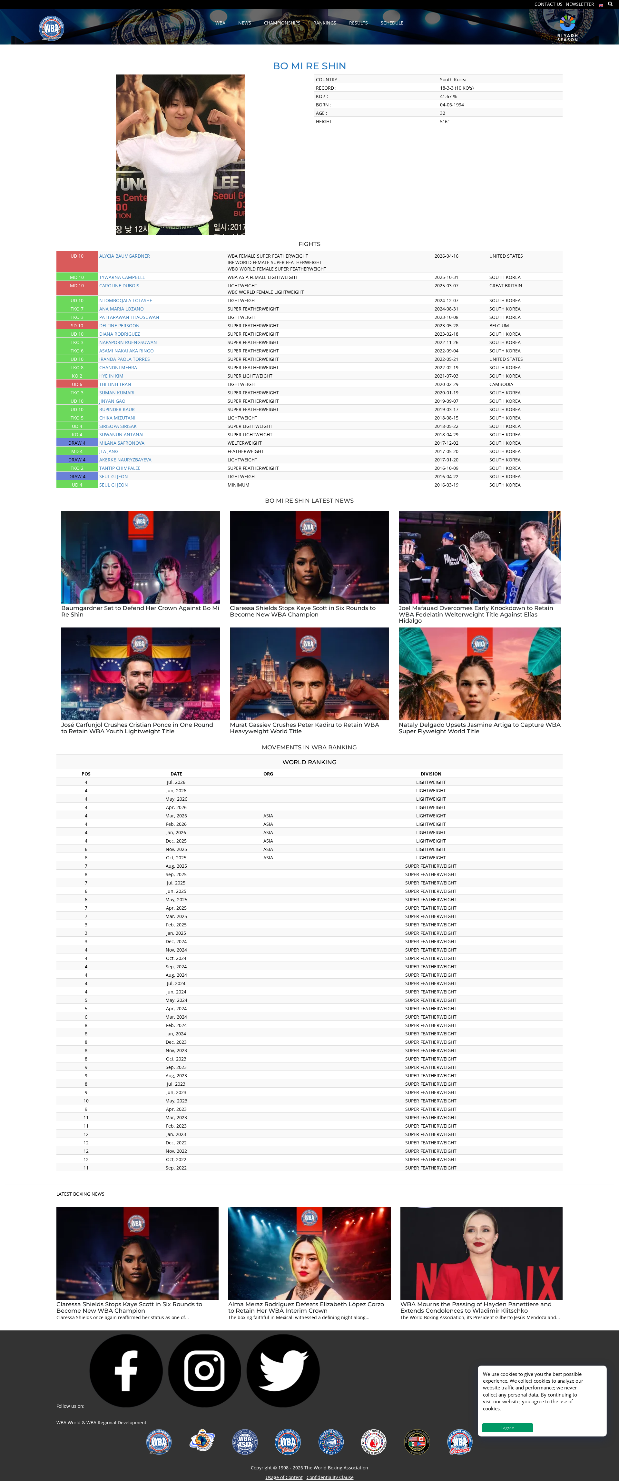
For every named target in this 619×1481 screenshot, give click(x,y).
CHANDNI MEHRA (118, 367)
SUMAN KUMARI (116, 393)
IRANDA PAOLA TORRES (124, 359)
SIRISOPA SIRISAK (118, 426)
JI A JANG (108, 451)
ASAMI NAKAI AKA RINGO (126, 351)
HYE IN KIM (111, 376)
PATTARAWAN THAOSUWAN (129, 317)
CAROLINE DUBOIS (119, 285)
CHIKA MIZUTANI (117, 418)
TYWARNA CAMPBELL (122, 277)
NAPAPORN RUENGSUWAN (128, 342)
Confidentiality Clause (330, 1477)
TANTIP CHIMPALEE (120, 468)
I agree (507, 1427)
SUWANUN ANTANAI (121, 434)
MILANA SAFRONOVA (121, 443)
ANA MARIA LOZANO (121, 309)
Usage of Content (284, 1477)
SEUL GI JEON (113, 476)
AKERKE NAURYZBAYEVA (125, 460)
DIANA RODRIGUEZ (119, 334)
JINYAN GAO (112, 401)
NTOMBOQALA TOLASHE (125, 300)
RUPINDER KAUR (117, 409)
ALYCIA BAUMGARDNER (124, 256)
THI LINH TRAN (115, 384)
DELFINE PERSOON (119, 325)
